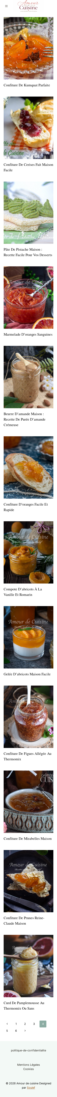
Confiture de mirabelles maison (28, 838)
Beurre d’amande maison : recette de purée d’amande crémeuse (24, 419)
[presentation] (28, 48)
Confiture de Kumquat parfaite (27, 85)
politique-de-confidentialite (28, 1050)
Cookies (28, 1069)
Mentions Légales (28, 1064)
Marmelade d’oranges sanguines (28, 334)
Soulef (31, 1087)
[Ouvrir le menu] (6, 6)
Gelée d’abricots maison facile (27, 674)
